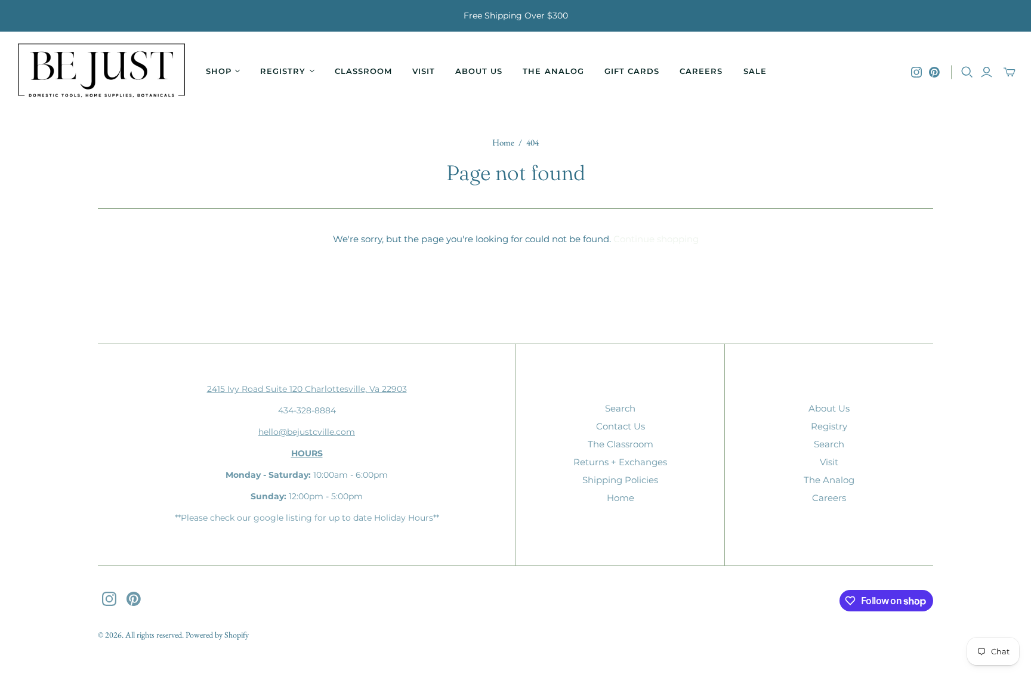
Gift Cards (631, 71)
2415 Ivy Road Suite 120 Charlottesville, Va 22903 (307, 389)
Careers (701, 71)
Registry (829, 426)
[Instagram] (916, 72)
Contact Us (620, 426)
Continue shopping (656, 239)
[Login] (986, 72)
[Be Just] (101, 72)
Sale (755, 71)
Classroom (363, 71)
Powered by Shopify (217, 634)
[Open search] (967, 72)
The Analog (553, 71)
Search (620, 408)
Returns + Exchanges (620, 462)
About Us (478, 71)
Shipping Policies (620, 480)
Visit (423, 71)
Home (503, 142)
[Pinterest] (934, 72)
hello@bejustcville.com (306, 431)
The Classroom (620, 444)
